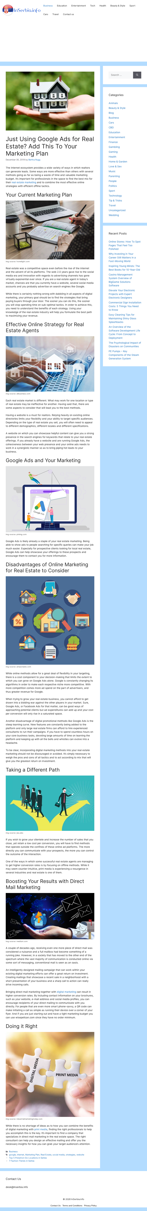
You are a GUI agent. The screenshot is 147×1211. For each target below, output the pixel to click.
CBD (111, 127)
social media (59, 1154)
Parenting (114, 176)
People (113, 181)
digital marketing (66, 991)
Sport (132, 5)
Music (112, 171)
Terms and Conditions (72, 1205)
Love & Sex (115, 166)
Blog (111, 112)
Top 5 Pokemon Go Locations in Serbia (28, 1158)
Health (102, 5)
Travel (55, 14)
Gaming (113, 151)
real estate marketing (24, 182)
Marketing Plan (32, 1154)
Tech (92, 5)
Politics (113, 186)
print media (40, 1129)
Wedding (114, 215)
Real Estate (46, 1154)
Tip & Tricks (115, 200)
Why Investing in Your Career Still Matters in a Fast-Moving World (122, 257)
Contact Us (56, 1205)
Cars (45, 14)
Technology (115, 195)
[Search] (137, 75)
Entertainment (78, 5)
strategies (70, 1154)
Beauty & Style (117, 5)
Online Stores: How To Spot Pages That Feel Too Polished (125, 245)
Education (62, 5)
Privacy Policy (90, 1205)
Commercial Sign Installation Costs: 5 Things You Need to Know (125, 306)
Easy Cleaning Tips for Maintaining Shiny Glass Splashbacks (122, 318)
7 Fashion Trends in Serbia (21, 1161)
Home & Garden (118, 161)
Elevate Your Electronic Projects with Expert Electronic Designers (122, 294)
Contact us (68, 14)
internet (20, 1154)
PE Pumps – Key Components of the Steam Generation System (124, 355)
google (12, 1154)
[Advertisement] (73, 41)
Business (48, 5)
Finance (113, 142)
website (80, 1154)
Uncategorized (117, 210)
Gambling (114, 147)
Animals (113, 103)
